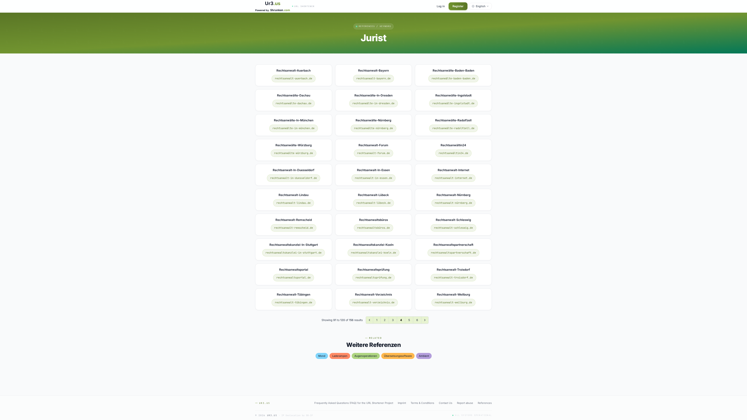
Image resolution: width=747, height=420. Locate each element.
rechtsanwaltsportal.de (293, 277)
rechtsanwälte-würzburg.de (293, 153)
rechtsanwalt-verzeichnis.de (373, 302)
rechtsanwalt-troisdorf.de (453, 277)
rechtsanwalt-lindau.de (293, 203)
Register (458, 6)
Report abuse (465, 402)
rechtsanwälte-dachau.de (293, 103)
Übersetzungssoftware (398, 355)
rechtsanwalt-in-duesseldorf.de (293, 178)
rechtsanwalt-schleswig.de (453, 227)
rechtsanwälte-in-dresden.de (373, 103)
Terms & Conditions (422, 402)
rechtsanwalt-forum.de (373, 153)
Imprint (402, 402)
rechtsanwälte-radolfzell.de (453, 128)
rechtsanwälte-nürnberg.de (373, 128)
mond (321, 355)
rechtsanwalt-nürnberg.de (453, 203)
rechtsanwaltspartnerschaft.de (453, 252)
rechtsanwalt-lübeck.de (373, 203)
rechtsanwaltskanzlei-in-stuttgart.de (294, 252)
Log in (441, 6)
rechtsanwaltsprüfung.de (373, 277)
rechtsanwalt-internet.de (453, 178)
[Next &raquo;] (425, 320)
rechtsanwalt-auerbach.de (293, 78)
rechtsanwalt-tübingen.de (293, 302)
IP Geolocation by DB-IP (297, 415)
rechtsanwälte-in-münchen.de (294, 128)
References (485, 402)
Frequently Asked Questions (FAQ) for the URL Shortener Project (353, 402)
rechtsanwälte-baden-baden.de (453, 78)
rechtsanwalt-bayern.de (373, 78)
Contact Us (445, 402)
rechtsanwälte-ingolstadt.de (453, 103)
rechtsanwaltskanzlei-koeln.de (373, 252)
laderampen (339, 355)
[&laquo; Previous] (369, 320)
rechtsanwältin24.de (453, 153)
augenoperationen (365, 355)
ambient (424, 355)
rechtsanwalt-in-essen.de (373, 178)
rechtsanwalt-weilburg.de (453, 302)
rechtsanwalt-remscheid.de (293, 227)
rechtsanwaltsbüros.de (373, 227)
